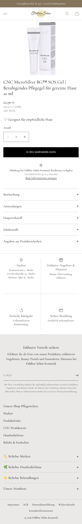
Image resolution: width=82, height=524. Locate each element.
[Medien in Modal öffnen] (41, 47)
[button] (67, 13)
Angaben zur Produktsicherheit (22, 241)
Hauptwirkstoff (12, 218)
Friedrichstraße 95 (17, 273)
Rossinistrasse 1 (17, 270)
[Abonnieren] (73, 375)
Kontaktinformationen (41, 510)
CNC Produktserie (14, 428)
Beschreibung (11, 194)
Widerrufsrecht (66, 504)
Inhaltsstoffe (11, 230)
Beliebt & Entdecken (16, 442)
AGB (25, 504)
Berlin (30, 270)
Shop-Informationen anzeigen (41, 178)
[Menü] (8, 13)
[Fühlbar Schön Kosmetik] (41, 13)
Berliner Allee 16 (17, 277)
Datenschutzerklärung (43, 504)
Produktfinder (12, 421)
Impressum (13, 504)
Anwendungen (12, 206)
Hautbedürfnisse (13, 435)
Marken (8, 413)
